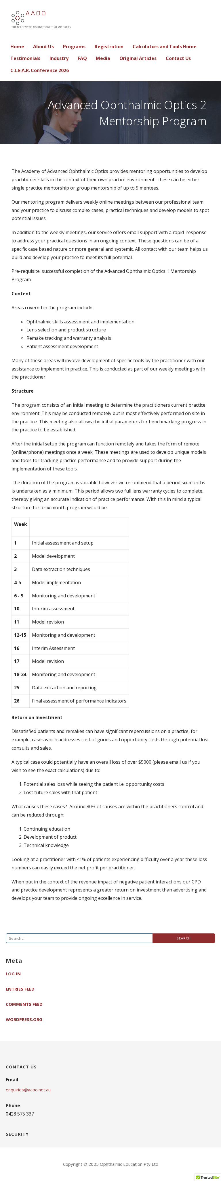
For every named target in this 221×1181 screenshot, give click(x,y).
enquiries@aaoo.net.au (28, 1090)
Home (17, 46)
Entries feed (20, 989)
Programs (74, 46)
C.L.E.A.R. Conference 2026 (39, 70)
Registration (109, 46)
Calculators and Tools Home (165, 46)
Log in (13, 974)
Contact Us (178, 58)
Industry (58, 58)
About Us (43, 46)
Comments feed (24, 1004)
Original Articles (138, 58)
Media (103, 58)
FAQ (82, 58)
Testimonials (25, 58)
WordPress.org (24, 1019)
